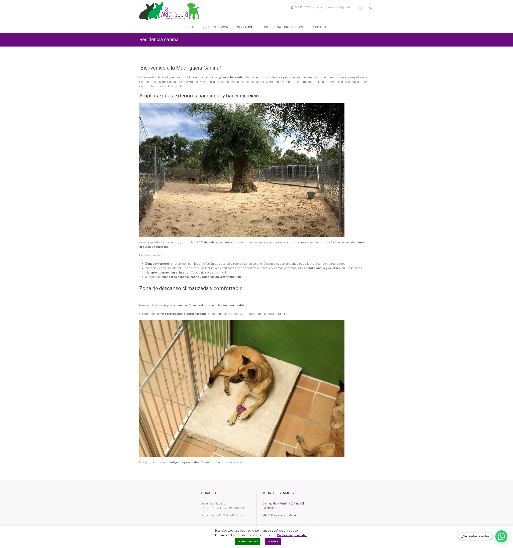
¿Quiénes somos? (215, 27)
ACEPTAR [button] (273, 541)
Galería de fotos (290, 27)
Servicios (244, 27)
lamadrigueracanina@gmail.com (335, 7)
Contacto (319, 27)
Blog (264, 27)
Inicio (190, 27)
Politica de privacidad (292, 535)
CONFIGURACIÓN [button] (248, 541)
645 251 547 (302, 7)
